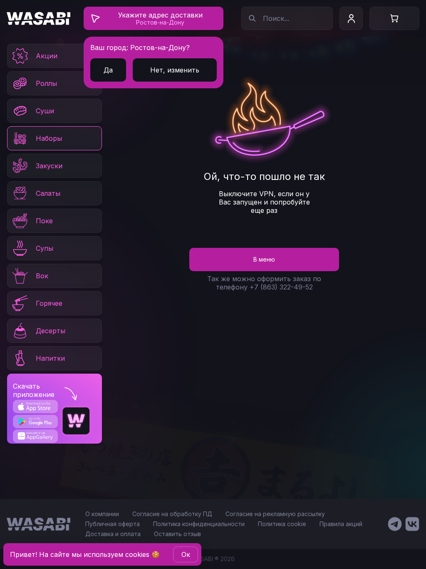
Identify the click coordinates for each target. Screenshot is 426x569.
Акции (46, 56)
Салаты (48, 193)
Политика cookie (282, 523)
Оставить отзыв (177, 533)
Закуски (49, 166)
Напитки (50, 358)
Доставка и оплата (113, 533)
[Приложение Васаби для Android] (35, 421)
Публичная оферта (112, 523)
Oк (185, 554)
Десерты (50, 331)
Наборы (49, 138)
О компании (102, 513)
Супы (44, 248)
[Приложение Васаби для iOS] (35, 406)
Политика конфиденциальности (199, 523)
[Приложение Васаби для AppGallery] (35, 435)
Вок (42, 276)
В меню (264, 259)
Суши (45, 111)
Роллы (46, 83)
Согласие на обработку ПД (172, 513)
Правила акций (341, 523)
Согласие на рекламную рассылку (275, 513)
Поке (44, 221)
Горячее (49, 303)
